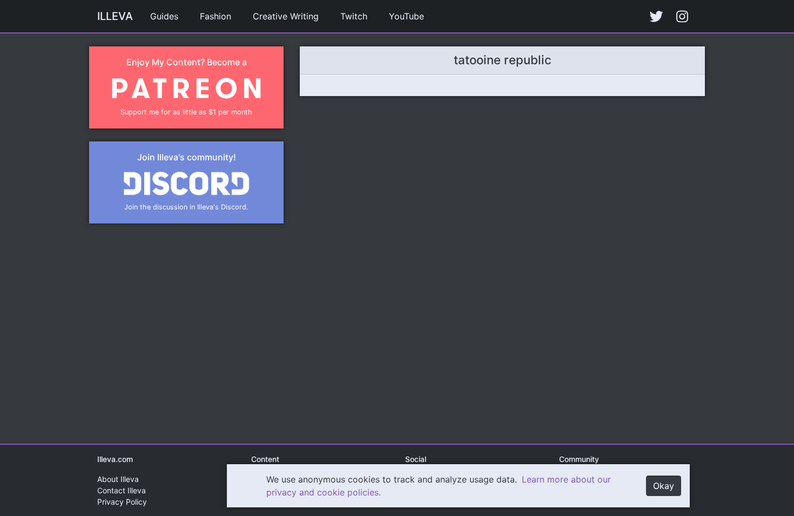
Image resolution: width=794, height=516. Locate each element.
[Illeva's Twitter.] (656, 16)
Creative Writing (286, 16)
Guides (164, 16)
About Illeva (118, 479)
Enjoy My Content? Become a (186, 62)
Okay (663, 485)
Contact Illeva (121, 490)
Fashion (215, 16)
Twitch (353, 16)
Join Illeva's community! (186, 157)
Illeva (115, 16)
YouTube (406, 16)
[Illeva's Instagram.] (682, 16)
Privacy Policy (122, 501)
